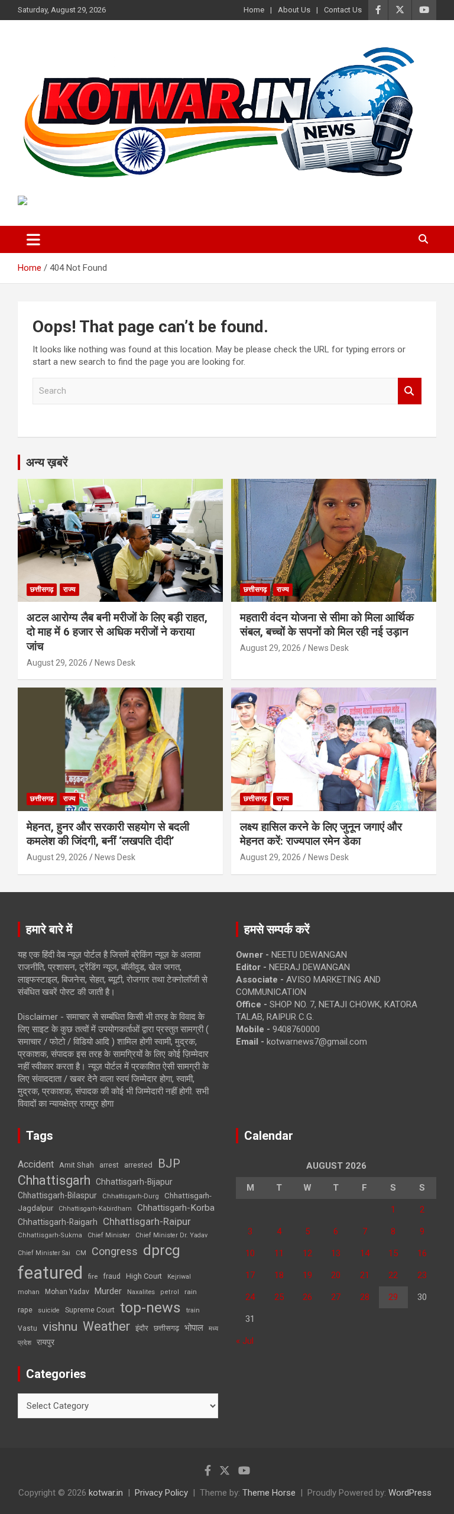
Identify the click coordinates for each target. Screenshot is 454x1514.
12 (307, 1253)
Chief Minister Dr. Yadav (171, 1235)
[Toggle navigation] (33, 239)
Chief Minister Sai (44, 1253)
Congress (115, 1251)
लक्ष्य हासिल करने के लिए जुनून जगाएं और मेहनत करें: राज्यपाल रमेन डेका (321, 834)
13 (335, 1253)
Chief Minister (108, 1235)
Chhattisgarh (54, 1180)
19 (307, 1275)
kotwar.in (106, 1492)
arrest (109, 1165)
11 (279, 1253)
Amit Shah (76, 1164)
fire (93, 1276)
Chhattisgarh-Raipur (147, 1221)
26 (307, 1297)
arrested (138, 1164)
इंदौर (141, 1328)
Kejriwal (179, 1276)
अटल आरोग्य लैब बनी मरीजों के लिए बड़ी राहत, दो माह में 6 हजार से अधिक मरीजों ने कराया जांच (117, 632)
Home (254, 9)
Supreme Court (90, 1309)
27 (335, 1297)
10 (250, 1253)
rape (25, 1309)
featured (50, 1273)
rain (190, 1292)
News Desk (115, 662)
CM (81, 1253)
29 (393, 1297)
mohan (29, 1292)
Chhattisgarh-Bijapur (134, 1181)
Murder (108, 1291)
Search (409, 391)
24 (250, 1297)
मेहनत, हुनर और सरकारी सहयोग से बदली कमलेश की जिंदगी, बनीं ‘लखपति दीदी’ (108, 834)
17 (250, 1275)
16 (422, 1253)
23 (422, 1275)
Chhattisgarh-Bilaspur (57, 1195)
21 (364, 1275)
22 (393, 1275)
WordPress (410, 1492)
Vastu (27, 1328)
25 (279, 1297)
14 (364, 1253)
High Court (144, 1276)
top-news (150, 1307)
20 (335, 1275)
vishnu (60, 1327)
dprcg (161, 1250)
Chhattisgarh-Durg (130, 1196)
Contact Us (343, 9)
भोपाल (193, 1327)
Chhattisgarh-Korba (176, 1207)
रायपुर (45, 1342)
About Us (294, 9)
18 (279, 1275)
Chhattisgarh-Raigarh (58, 1222)
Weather (106, 1326)
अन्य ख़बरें (47, 462)
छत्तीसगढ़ (166, 1328)
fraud (112, 1276)
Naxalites (141, 1292)
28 (364, 1297)
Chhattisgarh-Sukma (50, 1235)
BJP (169, 1163)
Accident (36, 1164)
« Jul (245, 1340)
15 (393, 1253)
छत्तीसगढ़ (41, 589)
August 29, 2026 (57, 662)
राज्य (69, 589)
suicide (49, 1310)
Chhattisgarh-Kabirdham (95, 1209)
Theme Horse (269, 1492)
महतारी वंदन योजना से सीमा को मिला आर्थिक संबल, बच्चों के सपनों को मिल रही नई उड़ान (327, 625)
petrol (169, 1292)
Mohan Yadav (67, 1292)
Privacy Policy (161, 1492)
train (193, 1310)
